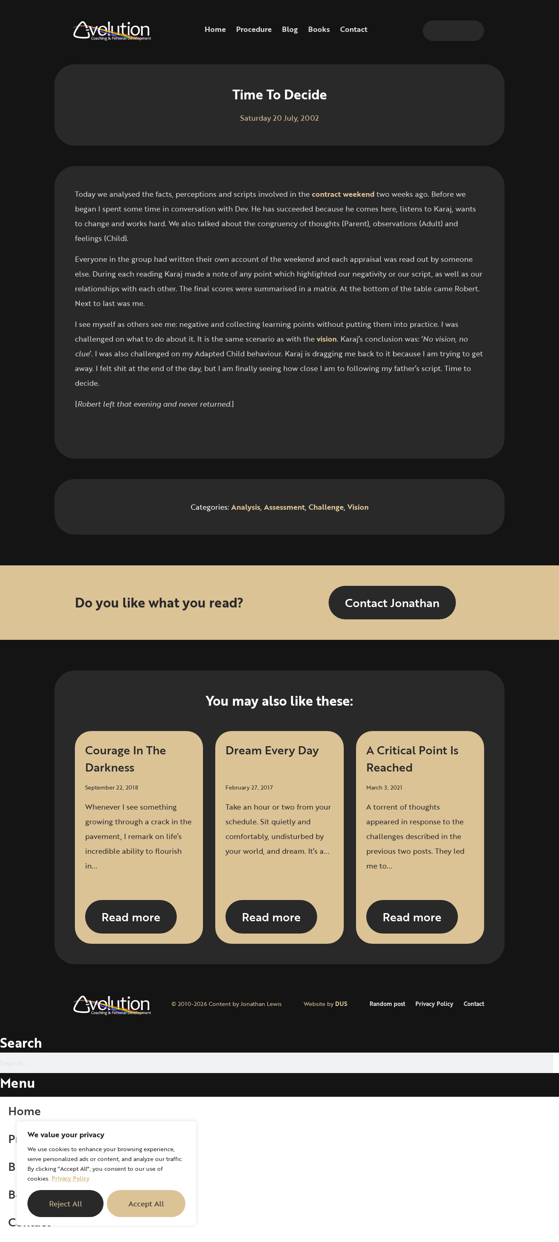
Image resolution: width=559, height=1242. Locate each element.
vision (327, 338)
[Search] (474, 30)
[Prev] (177, 430)
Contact (353, 29)
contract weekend (343, 194)
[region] (106, 1173)
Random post (387, 1003)
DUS (341, 1003)
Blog (290, 29)
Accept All (146, 1203)
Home (215, 29)
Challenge (326, 507)
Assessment (284, 507)
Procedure (254, 29)
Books (319, 29)
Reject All (65, 1203)
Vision (358, 507)
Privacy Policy (71, 1178)
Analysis (245, 507)
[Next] (382, 430)
